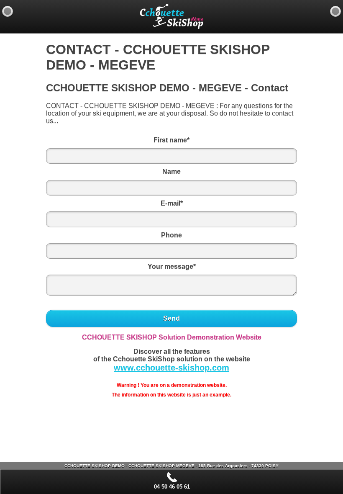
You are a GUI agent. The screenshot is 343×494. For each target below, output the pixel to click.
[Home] (335, 11)
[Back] (7, 11)
